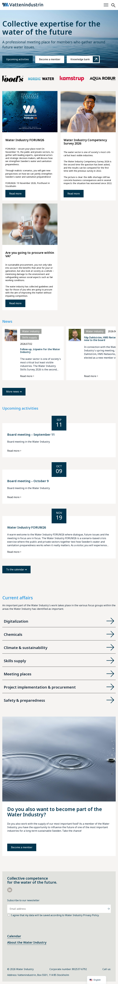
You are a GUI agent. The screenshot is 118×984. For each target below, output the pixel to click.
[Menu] (106, 5)
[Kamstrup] (61, 79)
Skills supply (29, 337)
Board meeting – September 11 (31, 434)
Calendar (14, 936)
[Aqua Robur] (92, 79)
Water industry (30, 331)
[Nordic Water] (30, 79)
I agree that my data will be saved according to (55, 915)
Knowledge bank (80, 59)
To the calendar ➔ (16, 569)
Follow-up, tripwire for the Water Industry (40, 351)
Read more (15, 193)
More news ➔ (14, 391)
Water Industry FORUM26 (26, 527)
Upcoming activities (17, 59)
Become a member (49, 59)
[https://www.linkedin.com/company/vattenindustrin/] (9, 891)
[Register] (108, 909)
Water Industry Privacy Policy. (82, 915)
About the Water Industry (26, 942)
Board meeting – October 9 (28, 481)
